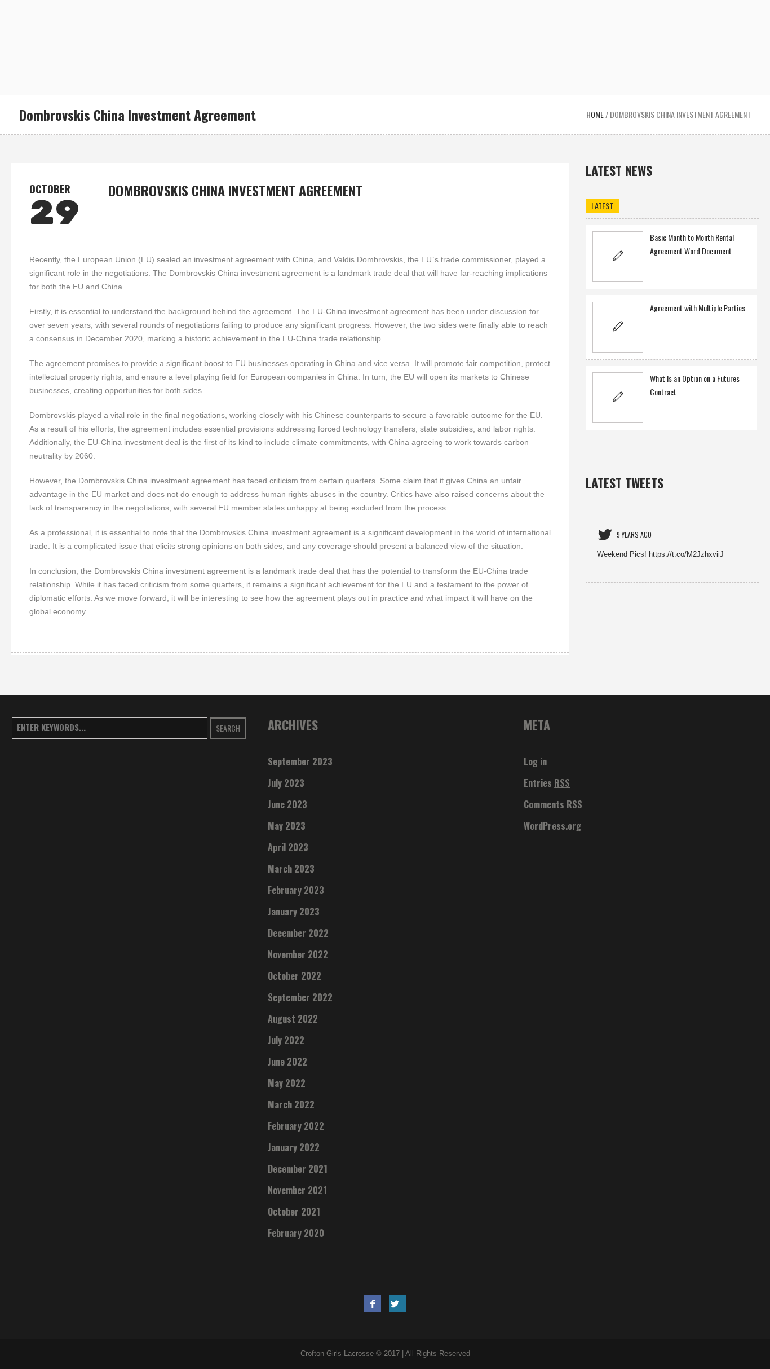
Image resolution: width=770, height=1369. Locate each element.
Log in (535, 761)
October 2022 (294, 976)
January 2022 (294, 1147)
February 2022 (296, 1126)
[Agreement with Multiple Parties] (617, 327)
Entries (547, 783)
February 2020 (296, 1233)
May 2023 (287, 826)
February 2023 (296, 890)
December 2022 (298, 933)
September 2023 (300, 761)
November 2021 (297, 1190)
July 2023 (286, 783)
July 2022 (286, 1040)
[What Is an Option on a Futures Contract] (617, 397)
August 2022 (293, 1018)
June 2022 (287, 1061)
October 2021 (294, 1211)
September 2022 (300, 997)
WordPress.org (552, 826)
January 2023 (294, 911)
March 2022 (291, 1104)
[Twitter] (397, 1303)
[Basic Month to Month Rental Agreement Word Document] (617, 256)
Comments (553, 804)
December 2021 (298, 1169)
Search (228, 728)
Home (595, 114)
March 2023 (291, 868)
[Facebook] (372, 1303)
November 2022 (298, 954)
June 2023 (287, 804)
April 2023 (288, 847)
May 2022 (287, 1083)
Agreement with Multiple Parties (697, 308)
